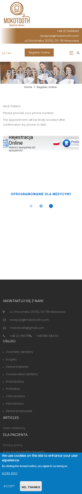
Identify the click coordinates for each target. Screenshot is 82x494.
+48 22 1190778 (20, 336)
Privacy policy (12, 445)
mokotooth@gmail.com (27, 328)
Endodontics (15, 382)
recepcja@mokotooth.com (59, 36)
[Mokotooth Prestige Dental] (17, 14)
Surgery (11, 359)
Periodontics (15, 404)
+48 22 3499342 (68, 31)
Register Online (39, 53)
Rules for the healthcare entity (24, 452)
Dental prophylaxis (19, 411)
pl (3, 53)
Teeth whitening (14, 428)
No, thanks (31, 487)
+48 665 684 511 (47, 336)
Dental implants (17, 367)
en (9, 53)
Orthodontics (15, 396)
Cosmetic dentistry (19, 352)
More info (10, 473)
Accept (9, 486)
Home (28, 87)
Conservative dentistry (22, 374)
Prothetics (13, 389)
